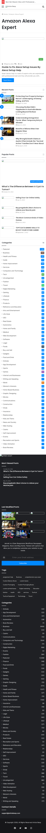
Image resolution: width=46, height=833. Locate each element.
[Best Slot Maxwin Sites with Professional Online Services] (37, 516)
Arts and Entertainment (11, 310)
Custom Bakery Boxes (10, 581)
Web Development (9, 336)
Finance (6, 300)
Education (36, 588)
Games (5, 372)
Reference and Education (12, 307)
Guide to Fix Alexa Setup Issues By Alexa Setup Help (21, 68)
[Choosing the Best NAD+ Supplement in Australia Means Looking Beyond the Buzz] (8, 110)
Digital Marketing (9, 289)
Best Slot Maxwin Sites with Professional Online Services (25, 2)
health (13, 592)
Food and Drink (8, 357)
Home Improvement (10, 263)
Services (6, 267)
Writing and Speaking (10, 379)
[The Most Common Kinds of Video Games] (8, 221)
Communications (9, 401)
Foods (5, 346)
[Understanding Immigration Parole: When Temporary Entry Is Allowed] (8, 121)
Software (6, 339)
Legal (5, 343)
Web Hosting (7, 426)
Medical (6, 332)
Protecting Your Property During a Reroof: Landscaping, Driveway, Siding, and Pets (30, 98)
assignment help (8, 577)
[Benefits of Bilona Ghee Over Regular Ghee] (8, 132)
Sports (5, 368)
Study (5, 408)
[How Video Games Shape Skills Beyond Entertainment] (23, 534)
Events (5, 437)
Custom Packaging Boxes (26, 585)
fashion (5, 592)
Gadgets (6, 354)
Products (6, 303)
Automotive (7, 325)
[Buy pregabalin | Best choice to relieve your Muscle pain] (8, 211)
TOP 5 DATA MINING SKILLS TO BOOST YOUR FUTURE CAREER (28, 229)
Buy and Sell (7, 350)
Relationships (8, 415)
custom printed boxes (9, 588)
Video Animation (9, 444)
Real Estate (7, 321)
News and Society (9, 422)
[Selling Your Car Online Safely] (8, 201)
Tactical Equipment (9, 596)
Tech (5, 274)
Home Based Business (11, 390)
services (26, 592)
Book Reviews (8, 447)
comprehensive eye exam (33, 577)
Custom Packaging (9, 585)
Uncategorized (8, 278)
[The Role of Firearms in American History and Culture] (37, 534)
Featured (6, 249)
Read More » (7, 80)
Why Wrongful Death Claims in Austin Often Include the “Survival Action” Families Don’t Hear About (30, 141)
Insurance (6, 411)
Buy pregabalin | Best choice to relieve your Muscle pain (28, 209)
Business (6, 253)
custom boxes (24, 581)
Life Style (6, 314)
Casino (5, 429)
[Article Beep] (11, 6)
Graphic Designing (9, 393)
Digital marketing (24, 588)
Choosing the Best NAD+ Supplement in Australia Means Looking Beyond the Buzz (28, 109)
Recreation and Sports (11, 440)
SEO (4, 318)
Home (5, 14)
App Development (9, 364)
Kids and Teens (8, 419)
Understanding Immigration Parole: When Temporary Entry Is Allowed (29, 120)
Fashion (6, 282)
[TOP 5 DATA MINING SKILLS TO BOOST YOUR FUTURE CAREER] (8, 231)
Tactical (34, 592)
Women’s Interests (9, 386)
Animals (6, 361)
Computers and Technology (13, 271)
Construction (7, 404)
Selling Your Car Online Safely (28, 198)
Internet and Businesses (11, 375)
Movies (5, 397)
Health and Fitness (10, 256)
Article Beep (36, 822)
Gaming (6, 292)
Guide (5, 260)
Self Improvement (9, 433)
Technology (21, 596)
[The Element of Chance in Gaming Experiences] (8, 534)
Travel (5, 285)
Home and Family (9, 328)
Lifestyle (6, 296)
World (5, 382)
